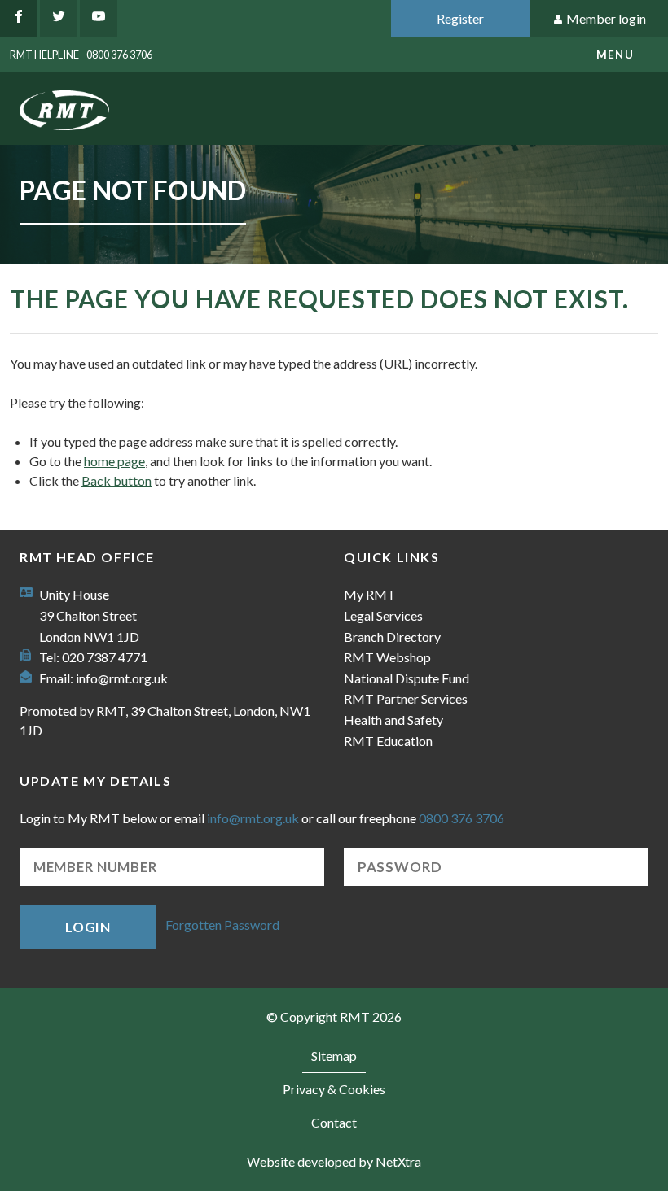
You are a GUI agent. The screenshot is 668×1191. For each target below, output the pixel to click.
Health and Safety (393, 719)
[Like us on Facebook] (18, 18)
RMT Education (388, 740)
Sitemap (334, 1055)
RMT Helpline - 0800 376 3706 (81, 54)
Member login (606, 18)
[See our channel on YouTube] (98, 18)
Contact (334, 1122)
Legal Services (383, 615)
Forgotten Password (222, 925)
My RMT (370, 594)
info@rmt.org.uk (122, 678)
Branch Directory (392, 636)
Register (460, 18)
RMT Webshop (387, 657)
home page (114, 461)
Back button (116, 480)
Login (88, 927)
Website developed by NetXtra (334, 1161)
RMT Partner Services (406, 698)
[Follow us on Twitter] (58, 18)
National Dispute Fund (406, 678)
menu (615, 54)
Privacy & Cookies (334, 1089)
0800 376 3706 (461, 818)
